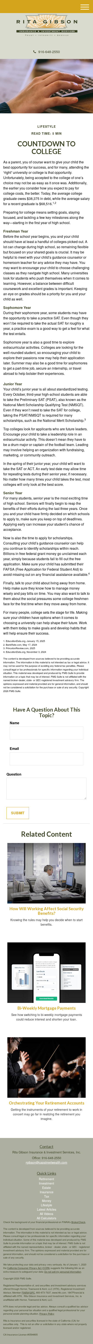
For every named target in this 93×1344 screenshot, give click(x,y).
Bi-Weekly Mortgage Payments (47, 1008)
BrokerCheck (78, 1222)
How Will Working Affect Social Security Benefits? (47, 911)
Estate (46, 1187)
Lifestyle (46, 1205)
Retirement (46, 1179)
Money (46, 1200)
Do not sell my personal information (62, 1271)
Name (14, 723)
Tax (46, 1196)
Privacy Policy (46, 1313)
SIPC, (32, 1292)
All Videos (46, 1214)
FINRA (25, 1292)
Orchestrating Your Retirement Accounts (46, 1103)
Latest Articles (46, 1209)
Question (13, 774)
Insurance (46, 1192)
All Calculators (46, 1218)
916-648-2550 (49, 51)
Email (14, 748)
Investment (46, 1183)
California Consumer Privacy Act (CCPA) (28, 1268)
